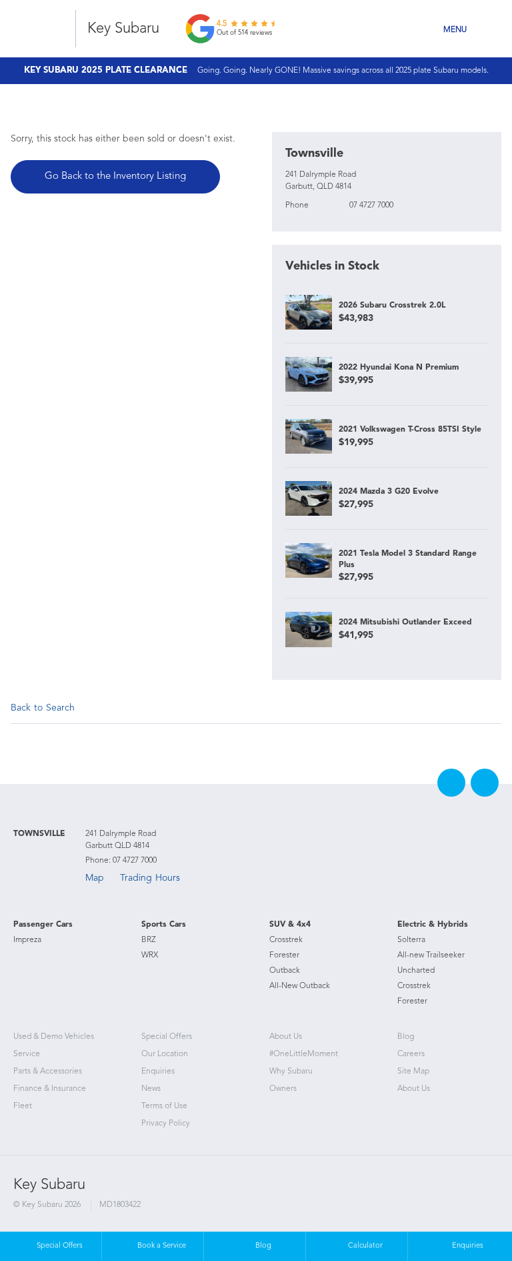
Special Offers (166, 1037)
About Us (285, 1037)
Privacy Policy (165, 1124)
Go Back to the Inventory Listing (115, 176)
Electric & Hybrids (432, 925)
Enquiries (158, 1072)
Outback (284, 971)
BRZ (148, 940)
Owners (283, 1089)
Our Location (164, 1054)
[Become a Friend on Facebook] (451, 783)
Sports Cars (163, 925)
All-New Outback (299, 986)
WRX (149, 955)
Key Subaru (123, 28)
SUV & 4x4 (290, 925)
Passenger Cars (43, 925)
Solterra (411, 940)
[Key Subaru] (41, 29)
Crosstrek (286, 940)
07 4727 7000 (371, 205)
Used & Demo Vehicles (53, 1037)
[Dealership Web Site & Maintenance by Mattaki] (473, 1197)
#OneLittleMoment (303, 1054)
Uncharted (416, 971)
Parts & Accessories (47, 1072)
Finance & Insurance (49, 1089)
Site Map (413, 1072)
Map (94, 878)
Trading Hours (150, 878)
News (151, 1089)
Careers (411, 1054)
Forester (284, 955)
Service (26, 1054)
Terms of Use (164, 1106)
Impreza (27, 940)
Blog (405, 1037)
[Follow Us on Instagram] (485, 783)
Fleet (22, 1106)
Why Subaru (291, 1072)
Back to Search (43, 708)
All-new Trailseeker (431, 955)
